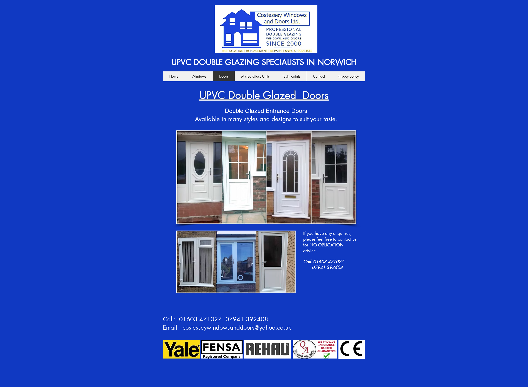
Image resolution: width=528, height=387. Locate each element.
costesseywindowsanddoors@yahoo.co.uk (237, 327)
